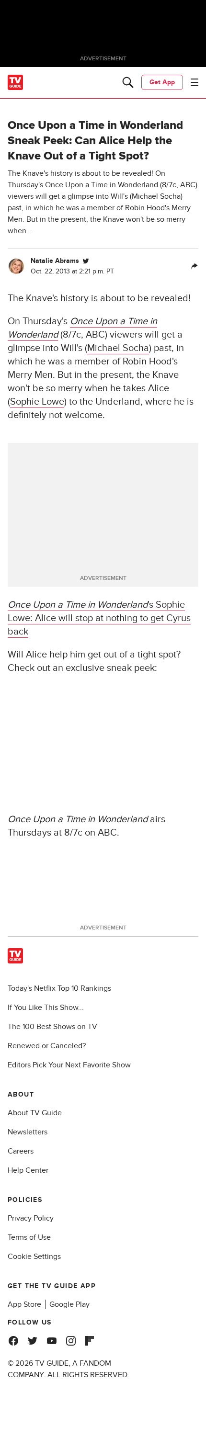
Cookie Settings (34, 1256)
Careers (21, 1151)
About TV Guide (35, 1113)
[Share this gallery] (194, 266)
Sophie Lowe (37, 402)
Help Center (28, 1170)
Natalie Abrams (55, 261)
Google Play (69, 1304)
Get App (162, 82)
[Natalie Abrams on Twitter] (86, 261)
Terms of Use (29, 1237)
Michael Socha (118, 348)
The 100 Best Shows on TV (52, 1026)
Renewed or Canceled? (47, 1046)
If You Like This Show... (46, 1007)
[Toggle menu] (194, 82)
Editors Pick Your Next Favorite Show (69, 1065)
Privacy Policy (31, 1218)
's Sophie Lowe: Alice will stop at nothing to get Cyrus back (99, 618)
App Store (24, 1304)
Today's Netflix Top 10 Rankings (59, 988)
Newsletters (27, 1132)
